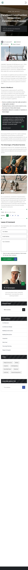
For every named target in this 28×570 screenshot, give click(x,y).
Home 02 (5, 27)
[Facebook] (10, 215)
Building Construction (7, 330)
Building (16, 362)
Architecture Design (7, 326)
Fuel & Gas (6, 372)
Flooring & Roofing (6, 346)
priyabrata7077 (8, 42)
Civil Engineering (14, 365)
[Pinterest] (18, 215)
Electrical (4, 342)
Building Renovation (7, 334)
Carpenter (4, 338)
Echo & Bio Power (11, 212)
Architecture (5, 322)
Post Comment (7, 259)
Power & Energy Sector (16, 372)
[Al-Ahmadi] (2, 2)
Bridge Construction (8, 362)
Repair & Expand (16, 44)
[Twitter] (13, 215)
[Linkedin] (15, 215)
